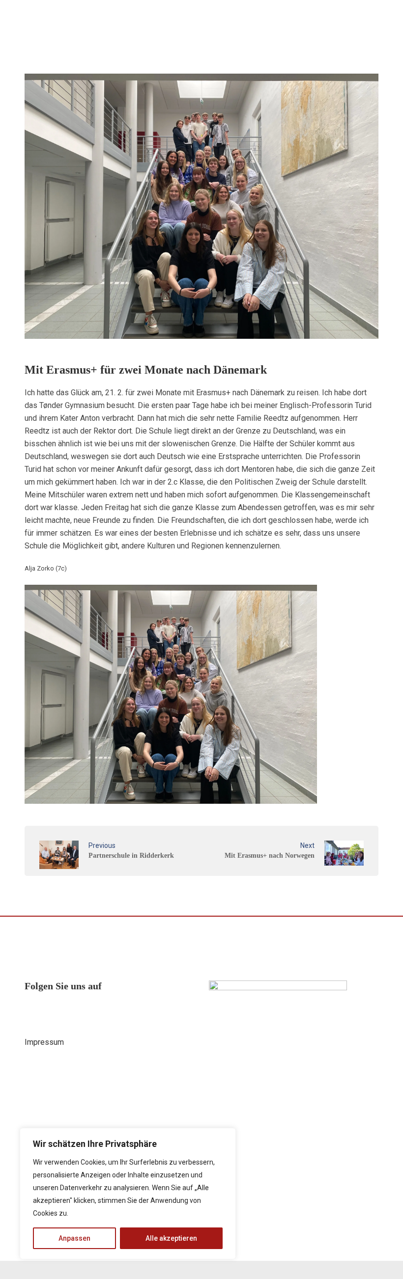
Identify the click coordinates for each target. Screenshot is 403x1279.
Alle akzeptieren (171, 1238)
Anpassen (74, 1238)
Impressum (44, 1042)
